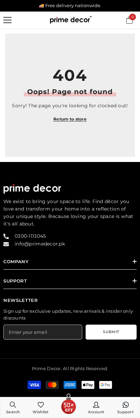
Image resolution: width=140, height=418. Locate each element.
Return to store (70, 119)
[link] (13, 407)
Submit (111, 331)
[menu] (7, 20)
